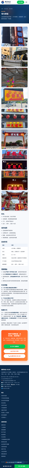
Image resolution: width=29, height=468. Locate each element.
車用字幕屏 (4, 405)
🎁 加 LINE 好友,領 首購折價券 (14, 462)
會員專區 (3, 434)
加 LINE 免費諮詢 (14, 346)
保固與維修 (4, 446)
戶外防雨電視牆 (5, 398)
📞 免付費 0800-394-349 (14, 356)
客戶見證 (3, 432)
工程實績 (3, 427)
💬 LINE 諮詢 (21, 466)
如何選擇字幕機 (5, 444)
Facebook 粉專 (6, 388)
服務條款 (3, 456)
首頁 (2, 8)
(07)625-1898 (5, 376)
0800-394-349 (15, 376)
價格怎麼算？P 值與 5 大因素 (14, 323)
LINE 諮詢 (20, 2)
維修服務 (3, 429)
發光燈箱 (3, 403)
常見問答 (3, 437)
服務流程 (3, 425)
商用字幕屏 (4, 395)
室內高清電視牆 (5, 400)
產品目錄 (6, 8)
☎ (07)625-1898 (14, 351)
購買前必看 (7, 325)
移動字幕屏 (4, 410)
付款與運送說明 (15, 325)
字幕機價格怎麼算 (5, 439)
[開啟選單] (26, 2)
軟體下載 (3, 449)
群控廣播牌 (4, 415)
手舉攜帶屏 (4, 407)
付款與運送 (4, 451)
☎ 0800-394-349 (7, 466)
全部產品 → (4, 417)
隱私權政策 (4, 454)
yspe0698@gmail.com (7, 378)
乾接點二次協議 (5, 412)
